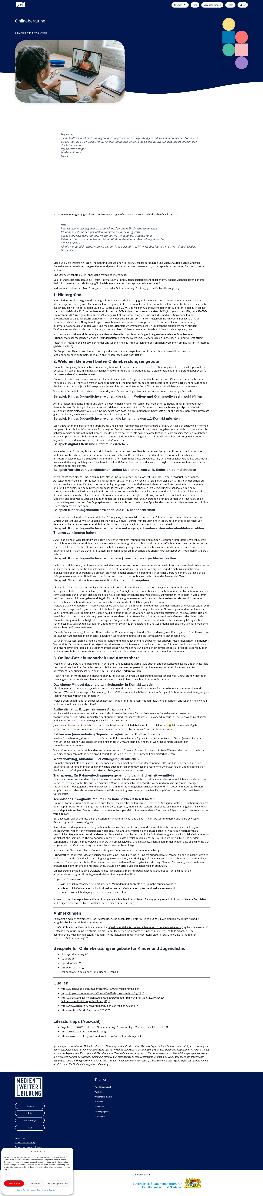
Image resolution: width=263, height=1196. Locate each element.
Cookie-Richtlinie (23, 1190)
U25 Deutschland (71, 967)
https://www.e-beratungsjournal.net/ (82, 1031)
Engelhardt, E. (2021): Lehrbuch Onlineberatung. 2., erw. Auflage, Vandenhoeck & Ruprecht (112, 1027)
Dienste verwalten (12, 1175)
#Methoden (100, 1116)
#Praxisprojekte (101, 1111)
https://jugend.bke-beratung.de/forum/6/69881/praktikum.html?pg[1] (101, 993)
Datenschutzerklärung (39, 1190)
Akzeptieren (14, 1183)
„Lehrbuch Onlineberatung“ (69, 938)
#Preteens (99, 1106)
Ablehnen (35, 1183)
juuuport (66, 958)
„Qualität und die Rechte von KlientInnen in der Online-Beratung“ (145, 927)
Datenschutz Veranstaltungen (28, 1147)
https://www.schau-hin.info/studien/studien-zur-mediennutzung (98, 1005)
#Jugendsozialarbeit (103, 1097)
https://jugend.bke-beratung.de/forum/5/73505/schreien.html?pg (98, 988)
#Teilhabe (99, 1102)
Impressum (53, 1190)
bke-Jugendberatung (72, 954)
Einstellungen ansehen (58, 1183)
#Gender (98, 1092)
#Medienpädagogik (103, 1087)
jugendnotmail (69, 963)
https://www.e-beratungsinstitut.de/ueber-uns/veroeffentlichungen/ (100, 1036)
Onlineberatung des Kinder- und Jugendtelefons (88, 972)
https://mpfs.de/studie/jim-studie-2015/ (84, 1010)
